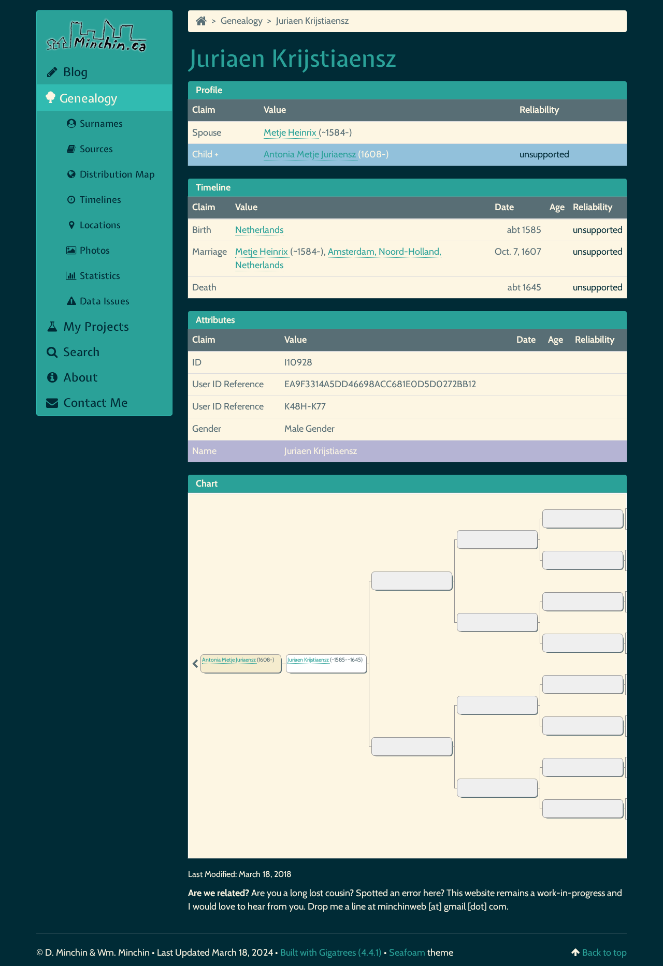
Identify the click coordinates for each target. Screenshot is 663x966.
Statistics (98, 275)
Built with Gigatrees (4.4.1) (331, 952)
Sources (95, 148)
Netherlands (259, 230)
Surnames (100, 123)
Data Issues (103, 301)
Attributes (215, 320)
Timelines (99, 199)
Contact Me (94, 402)
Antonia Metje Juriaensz (311, 154)
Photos (93, 250)
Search (80, 352)
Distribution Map (116, 174)
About (79, 377)
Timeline (213, 187)
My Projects (94, 326)
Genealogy (87, 98)
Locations (99, 224)
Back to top (604, 952)
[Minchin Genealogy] (201, 20)
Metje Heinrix (291, 132)
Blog (74, 72)
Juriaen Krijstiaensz (312, 20)
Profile (209, 90)
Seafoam (408, 952)
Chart (207, 483)
